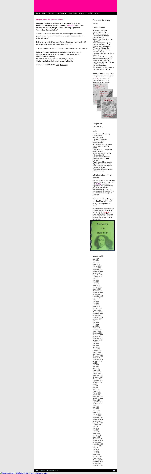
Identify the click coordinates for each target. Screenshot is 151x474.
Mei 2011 (95, 388)
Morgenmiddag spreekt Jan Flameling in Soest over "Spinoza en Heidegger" (103, 62)
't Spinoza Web (97, 135)
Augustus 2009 (97, 425)
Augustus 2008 (97, 446)
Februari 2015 (97, 308)
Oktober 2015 (97, 294)
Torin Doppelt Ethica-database (102, 162)
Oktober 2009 (97, 421)
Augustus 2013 (97, 340)
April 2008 (96, 453)
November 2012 (98, 356)
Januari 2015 (97, 310)
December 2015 (97, 291)
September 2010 (98, 402)
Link (57, 65)
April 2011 (96, 389)
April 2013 (96, 347)
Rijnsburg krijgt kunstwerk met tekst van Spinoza (102, 50)
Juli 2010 (95, 405)
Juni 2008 (96, 449)
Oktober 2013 (97, 336)
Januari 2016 (97, 289)
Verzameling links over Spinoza (102, 169)
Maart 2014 (96, 328)
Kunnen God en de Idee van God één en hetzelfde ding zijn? (103, 57)
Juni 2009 (96, 428)
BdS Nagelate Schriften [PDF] (102, 144)
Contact (90, 13)
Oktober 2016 (97, 273)
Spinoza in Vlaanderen (100, 139)
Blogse (51, 470)
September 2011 (98, 380)
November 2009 (98, 419)
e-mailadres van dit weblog (101, 134)
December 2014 (97, 312)
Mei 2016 (96, 282)
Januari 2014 (97, 331)
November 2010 (98, 398)
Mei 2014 (96, 324)
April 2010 (96, 410)
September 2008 (98, 444)
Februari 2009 (97, 435)
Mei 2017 (96, 261)
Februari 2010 (97, 414)
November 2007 (98, 462)
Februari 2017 (97, 266)
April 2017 (96, 262)
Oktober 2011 (97, 379)
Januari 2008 (97, 458)
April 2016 (96, 284)
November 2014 (98, 314)
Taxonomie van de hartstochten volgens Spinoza (102, 150)
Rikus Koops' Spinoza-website (102, 165)
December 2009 (97, 417)
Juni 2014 (96, 322)
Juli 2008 (95, 447)
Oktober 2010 (97, 400)
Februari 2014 (97, 329)
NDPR (95, 148)
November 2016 (98, 271)
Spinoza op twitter (98, 171)
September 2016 (98, 275)
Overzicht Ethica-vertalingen (102, 153)
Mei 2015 (96, 303)
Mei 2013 (96, 345)
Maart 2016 (96, 285)
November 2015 (98, 292)
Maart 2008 (96, 454)
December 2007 (97, 460)
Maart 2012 (96, 370)
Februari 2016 (97, 287)
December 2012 (97, 354)
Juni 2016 (96, 280)
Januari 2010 (97, 416)
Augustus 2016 (97, 277)
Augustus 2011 (97, 382)
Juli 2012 (95, 363)
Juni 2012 (96, 365)
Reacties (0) (64, 65)
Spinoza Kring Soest (99, 141)
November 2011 (98, 377)
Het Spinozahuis (98, 137)
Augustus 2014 (97, 319)
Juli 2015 (95, 299)
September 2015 (98, 296)
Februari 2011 (97, 393)
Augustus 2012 (97, 361)
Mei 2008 (96, 451)
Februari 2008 (97, 456)
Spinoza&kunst (97, 126)
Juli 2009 (95, 426)
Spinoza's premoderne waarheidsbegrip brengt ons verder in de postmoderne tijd (103, 67)
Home (38, 13)
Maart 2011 (96, 391)
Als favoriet (82, 13)
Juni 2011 (96, 386)
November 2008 (98, 440)
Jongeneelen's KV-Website (101, 146)
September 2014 (98, 317)
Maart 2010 (96, 412)
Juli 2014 (95, 321)
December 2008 (97, 439)
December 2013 (97, 333)
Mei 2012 (96, 366)
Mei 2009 (96, 430)
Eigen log (51, 13)
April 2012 (96, 368)
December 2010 (97, 396)
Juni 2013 (96, 343)
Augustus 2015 (97, 298)
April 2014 (96, 326)
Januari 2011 (96, 395)
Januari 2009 (97, 437)
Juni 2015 (96, 301)
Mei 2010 (96, 409)
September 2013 (98, 338)
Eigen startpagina (60, 13)
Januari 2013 (97, 352)
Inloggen (96, 13)
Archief (44, 13)
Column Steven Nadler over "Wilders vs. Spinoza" (101, 47)
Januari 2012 (97, 373)
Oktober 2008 (97, 442)
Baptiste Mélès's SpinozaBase (102, 164)
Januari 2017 (97, 268)
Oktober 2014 (97, 315)
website (71, 26)
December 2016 (97, 269)
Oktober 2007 (97, 463)
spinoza (42, 470)
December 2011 (97, 375)
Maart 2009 (96, 433)
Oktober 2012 (97, 358)
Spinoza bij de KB (98, 155)
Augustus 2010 (97, 403)
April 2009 (96, 432)
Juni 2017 (96, 259)
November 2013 (98, 335)
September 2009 (98, 423)
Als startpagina (72, 13)
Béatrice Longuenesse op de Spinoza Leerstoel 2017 (101, 43)
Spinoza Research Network (101, 157)
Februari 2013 (97, 351)
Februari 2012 (97, 372)
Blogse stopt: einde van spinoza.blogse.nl (100, 31)
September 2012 (98, 359)
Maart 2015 (96, 306)
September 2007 (98, 465)
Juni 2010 (96, 407)
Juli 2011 (95, 384)
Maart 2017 (96, 264)
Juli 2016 (95, 278)
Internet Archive (98, 142)
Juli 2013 (95, 342)
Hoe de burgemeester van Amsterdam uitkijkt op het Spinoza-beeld (101, 35)
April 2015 (96, 305)
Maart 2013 (96, 349)
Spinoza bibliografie (99, 167)
